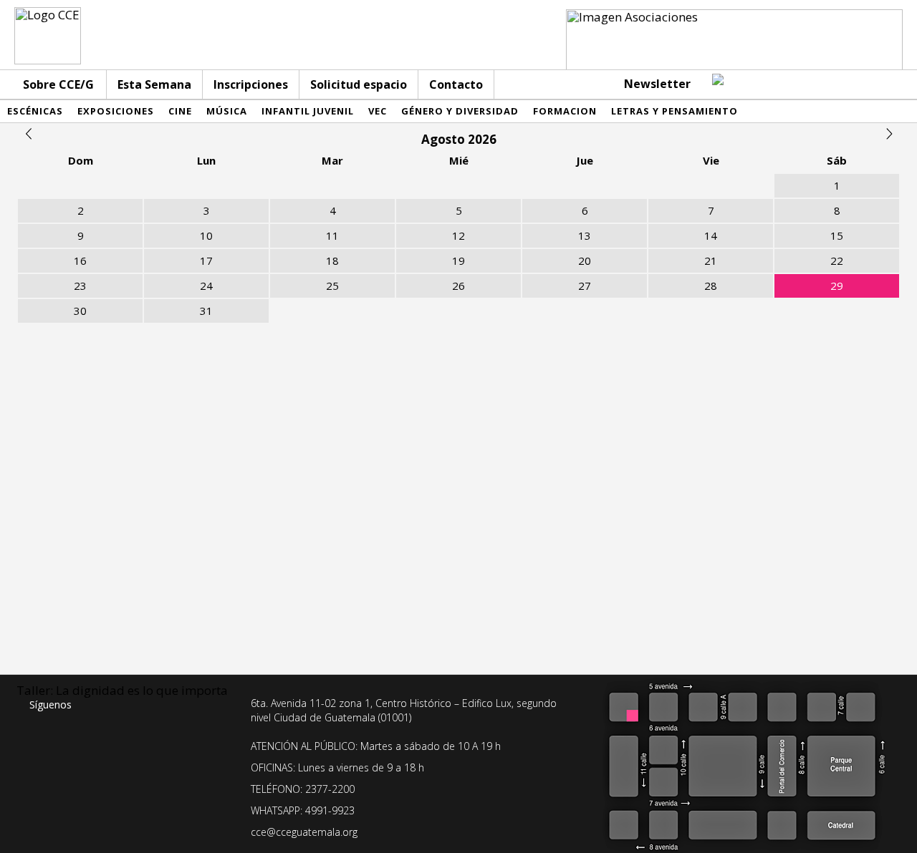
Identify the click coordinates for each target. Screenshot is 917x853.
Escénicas (35, 110)
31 (206, 310)
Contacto (456, 84)
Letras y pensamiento (674, 110)
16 (80, 260)
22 (836, 260)
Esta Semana (154, 84)
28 (710, 285)
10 (206, 235)
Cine (180, 110)
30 (80, 310)
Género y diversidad (460, 110)
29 (836, 285)
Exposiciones (115, 110)
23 (80, 285)
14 (710, 235)
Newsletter (657, 84)
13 (584, 235)
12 (458, 235)
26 (458, 285)
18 (332, 260)
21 (710, 260)
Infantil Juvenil (307, 110)
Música (226, 110)
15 (836, 235)
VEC (377, 110)
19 (458, 260)
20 (584, 260)
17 (206, 260)
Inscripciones (250, 84)
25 (332, 285)
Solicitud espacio (358, 84)
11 (332, 235)
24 (206, 285)
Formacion (565, 110)
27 (584, 285)
